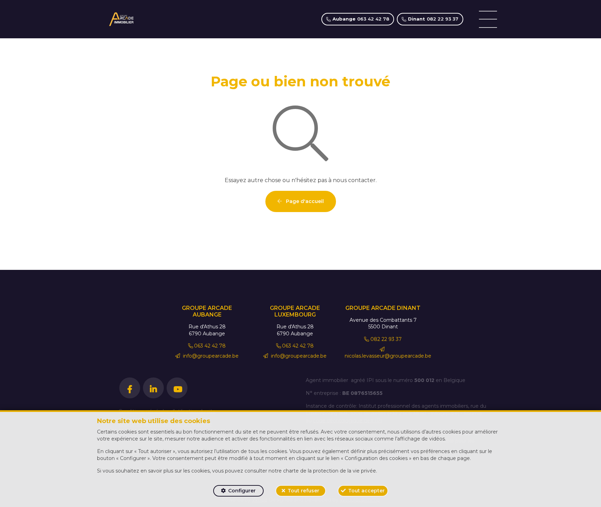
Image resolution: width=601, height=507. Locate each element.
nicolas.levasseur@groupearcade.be (388, 356)
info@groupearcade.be (210, 356)
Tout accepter (366, 491)
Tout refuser (303, 491)
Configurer (242, 491)
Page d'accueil (304, 201)
